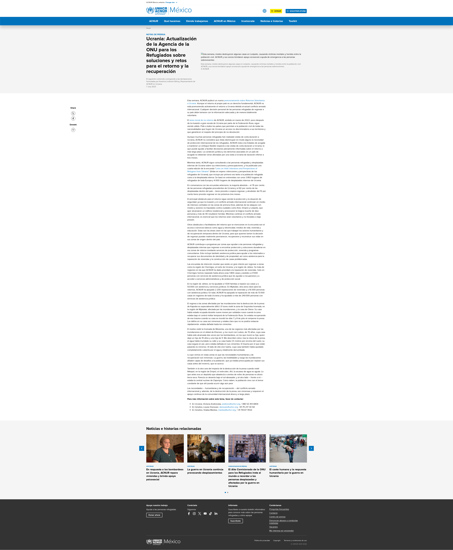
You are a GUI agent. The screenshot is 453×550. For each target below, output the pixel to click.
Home (148, 28)
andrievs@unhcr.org (231, 403)
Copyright (276, 540)
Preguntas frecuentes (279, 509)
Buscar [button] (257, 11)
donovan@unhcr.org (228, 406)
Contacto (273, 513)
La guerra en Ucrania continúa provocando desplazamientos (205, 471)
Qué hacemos (172, 21)
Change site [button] (170, 2)
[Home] (162, 11)
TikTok (210, 513)
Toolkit (293, 21)
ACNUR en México (224, 21)
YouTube (205, 513)
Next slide (311, 448)
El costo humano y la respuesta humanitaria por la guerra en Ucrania (287, 472)
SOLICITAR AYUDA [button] (298, 11)
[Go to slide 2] (228, 493)
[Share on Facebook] (73, 118)
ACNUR (153, 21)
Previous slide (141, 448)
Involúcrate (248, 21)
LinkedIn (216, 513)
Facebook (188, 513)
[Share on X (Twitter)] (73, 113)
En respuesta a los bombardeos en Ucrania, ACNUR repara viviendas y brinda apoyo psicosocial (164, 474)
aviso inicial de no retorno (201, 120)
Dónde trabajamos (197, 21)
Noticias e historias (271, 21)
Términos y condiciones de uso (295, 540)
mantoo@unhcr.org (227, 409)
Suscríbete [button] (235, 520)
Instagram (194, 513)
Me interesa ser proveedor (281, 530)
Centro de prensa (277, 516)
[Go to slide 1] (226, 493)
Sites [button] (264, 11)
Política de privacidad (262, 540)
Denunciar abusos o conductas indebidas (283, 521)
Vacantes (273, 527)
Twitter (199, 513)
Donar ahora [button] (154, 515)
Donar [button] (277, 11)
